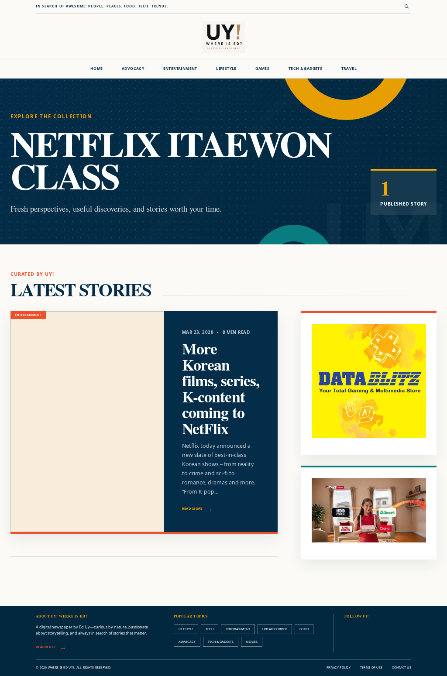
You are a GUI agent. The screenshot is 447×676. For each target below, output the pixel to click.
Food (304, 629)
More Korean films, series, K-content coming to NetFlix (220, 388)
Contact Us (401, 667)
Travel (349, 68)
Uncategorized (274, 629)
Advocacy (133, 68)
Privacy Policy (339, 667)
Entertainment (180, 68)
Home (96, 68)
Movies (252, 641)
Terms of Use (371, 667)
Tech (209, 629)
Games (262, 68)
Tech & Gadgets (305, 68)
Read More (192, 508)
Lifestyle (226, 68)
